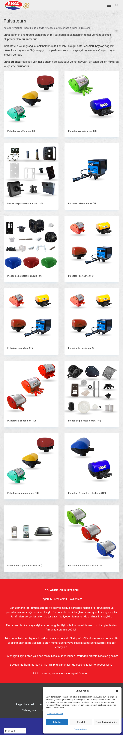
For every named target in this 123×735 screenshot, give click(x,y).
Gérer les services (55, 714)
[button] (117, 690)
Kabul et (56, 722)
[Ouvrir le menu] (108, 5)
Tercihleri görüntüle (106, 722)
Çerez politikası (80, 729)
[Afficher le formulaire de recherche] (116, 5)
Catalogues (29, 710)
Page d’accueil (25, 704)
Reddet (81, 722)
